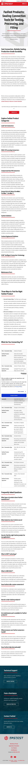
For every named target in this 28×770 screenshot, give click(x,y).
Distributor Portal (14, 743)
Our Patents (14, 748)
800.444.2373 (24, 1)
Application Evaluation (14, 745)
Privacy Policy (18, 386)
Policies (15, 760)
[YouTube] (15, 757)
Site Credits (11, 760)
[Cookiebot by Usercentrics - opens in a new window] (21, 374)
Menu (23, 3)
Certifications (14, 750)
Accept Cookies (14, 395)
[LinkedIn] (11, 757)
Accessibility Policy (21, 760)
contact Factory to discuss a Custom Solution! (11, 101)
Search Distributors (11, 704)
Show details (21, 391)
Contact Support (10, 681)
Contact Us (14, 112)
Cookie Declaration (14, 761)
